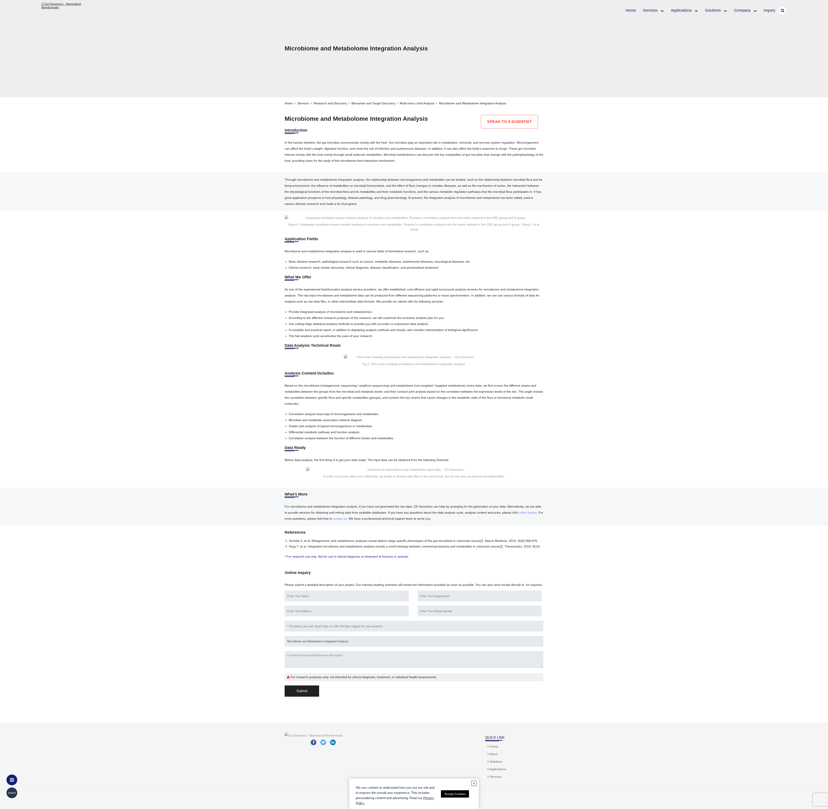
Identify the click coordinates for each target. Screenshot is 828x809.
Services (650, 10)
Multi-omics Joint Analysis (417, 103)
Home (631, 10)
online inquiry (528, 512)
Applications (681, 10)
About (493, 754)
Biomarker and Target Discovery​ (373, 103)
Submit (301, 691)
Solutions (713, 10)
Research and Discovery (330, 103)
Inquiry (769, 10)
